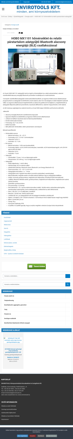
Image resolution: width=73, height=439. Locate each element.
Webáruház (7, 224)
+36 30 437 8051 (46, 2)
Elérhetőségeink (8, 246)
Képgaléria (7, 232)
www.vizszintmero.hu (10, 395)
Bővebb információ (51, 436)
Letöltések (7, 239)
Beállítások (41, 436)
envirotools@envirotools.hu (63, 2)
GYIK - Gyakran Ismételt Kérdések (14, 253)
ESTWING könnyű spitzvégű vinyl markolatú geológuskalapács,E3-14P (13, 350)
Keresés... (67, 276)
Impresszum (5, 419)
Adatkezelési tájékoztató (8, 412)
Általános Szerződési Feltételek (10, 416)
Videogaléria (7, 235)
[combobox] (34, 276)
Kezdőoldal (7, 217)
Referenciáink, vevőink (10, 243)
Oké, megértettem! (22, 436)
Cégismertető (8, 221)
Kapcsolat (27, 2)
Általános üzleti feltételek (8, 406)
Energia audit (15, 25)
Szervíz (6, 228)
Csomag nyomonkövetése (9, 409)
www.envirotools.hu (24, 395)
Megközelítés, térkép (10, 250)
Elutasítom (32, 436)
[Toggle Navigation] (3, 9)
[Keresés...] (67, 284)
